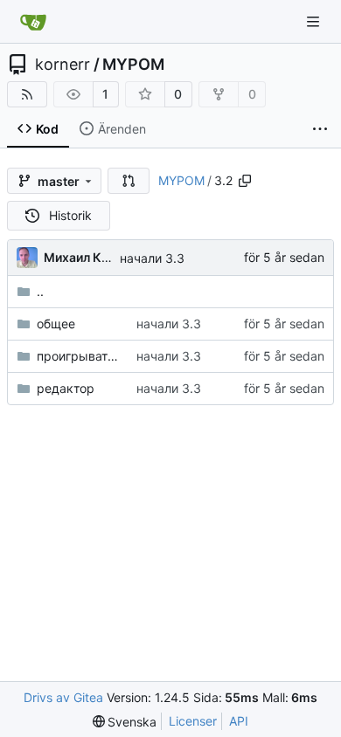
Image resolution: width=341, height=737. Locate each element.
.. (40, 291)
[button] (129, 181)
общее (56, 323)
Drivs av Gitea (63, 697)
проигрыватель (78, 355)
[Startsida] (33, 22)
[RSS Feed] (27, 94)
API (238, 720)
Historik (70, 215)
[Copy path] (245, 181)
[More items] (320, 129)
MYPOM (133, 64)
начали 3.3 (152, 258)
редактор (65, 388)
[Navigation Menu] (314, 21)
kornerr (62, 64)
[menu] (125, 721)
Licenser (193, 720)
